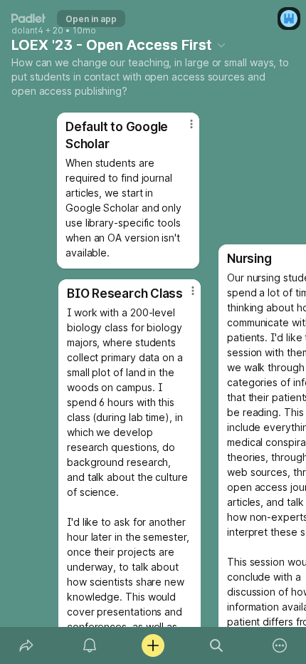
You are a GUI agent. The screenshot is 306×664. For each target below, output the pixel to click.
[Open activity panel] (89, 645)
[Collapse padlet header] (221, 45)
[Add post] (153, 645)
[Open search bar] (217, 645)
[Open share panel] (26, 645)
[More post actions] (182, 130)
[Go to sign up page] (289, 18)
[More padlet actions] (280, 645)
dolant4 (27, 31)
